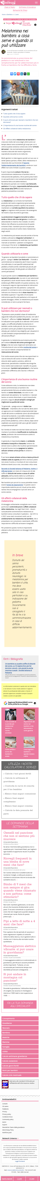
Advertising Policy (8, 1130)
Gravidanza (7, 1023)
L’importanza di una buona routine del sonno (20, 125)
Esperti (4, 1125)
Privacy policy (6, 1114)
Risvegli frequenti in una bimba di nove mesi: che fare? (17, 862)
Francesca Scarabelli (17, 50)
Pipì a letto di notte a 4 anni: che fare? (19, 922)
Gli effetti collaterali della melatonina (17, 128)
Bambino (9, 14)
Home (4, 14)
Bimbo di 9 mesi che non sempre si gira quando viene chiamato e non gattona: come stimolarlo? (19, 890)
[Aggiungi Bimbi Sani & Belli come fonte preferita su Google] (20, 703)
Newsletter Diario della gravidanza (13, 1127)
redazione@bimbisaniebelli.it (15, 1170)
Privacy (4, 1111)
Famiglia (5, 1047)
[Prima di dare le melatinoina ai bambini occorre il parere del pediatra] (20, 92)
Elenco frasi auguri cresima (19, 806)
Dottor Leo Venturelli (10, 929)
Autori (4, 1122)
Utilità (5, 1051)
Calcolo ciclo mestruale (11, 1075)
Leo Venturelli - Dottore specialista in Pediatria (22, 51)
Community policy (7, 1119)
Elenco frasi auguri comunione (20, 794)
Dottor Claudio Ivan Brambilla (13, 957)
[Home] (14, 2)
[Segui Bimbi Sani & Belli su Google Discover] (20, 22)
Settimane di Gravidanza (27, 7)
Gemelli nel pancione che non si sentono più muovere (19, 836)
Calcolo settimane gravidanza (14, 1056)
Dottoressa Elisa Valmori (11, 844)
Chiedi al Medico (9, 7)
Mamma (5, 1042)
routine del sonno (29, 347)
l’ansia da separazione (14, 485)
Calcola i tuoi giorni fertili (18, 773)
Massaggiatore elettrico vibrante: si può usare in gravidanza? (19, 949)
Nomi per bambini (10, 1070)
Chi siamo (5, 1106)
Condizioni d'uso (7, 1117)
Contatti (4, 1104)
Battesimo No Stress (20, 10)
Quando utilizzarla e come (13, 117)
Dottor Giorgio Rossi (10, 902)
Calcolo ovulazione (10, 1061)
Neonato (6, 1028)
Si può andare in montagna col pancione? (14, 977)
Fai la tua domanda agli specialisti (20, 1004)
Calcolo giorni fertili (10, 1065)
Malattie (5, 1037)
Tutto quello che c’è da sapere (14, 114)
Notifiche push (7, 1132)
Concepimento (8, 1018)
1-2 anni (16, 14)
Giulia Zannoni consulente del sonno (15, 870)
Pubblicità (5, 1109)
